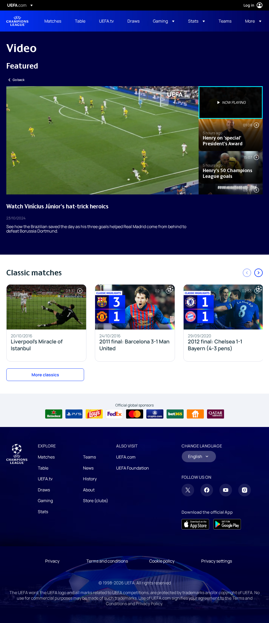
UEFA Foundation (132, 468)
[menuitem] (53, 21)
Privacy (52, 561)
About (89, 490)
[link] (53, 21)
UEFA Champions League (17, 21)
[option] (231, 102)
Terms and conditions (107, 561)
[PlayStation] (73, 414)
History (90, 479)
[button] (163, 21)
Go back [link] (18, 80)
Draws (44, 490)
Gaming (45, 500)
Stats (43, 511)
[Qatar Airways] (215, 414)
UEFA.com (126, 457)
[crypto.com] (154, 414)
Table (43, 468)
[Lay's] (94, 414)
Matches (46, 457)
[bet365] (175, 414)
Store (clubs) (95, 500)
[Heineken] (53, 414)
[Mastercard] (134, 414)
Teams (89, 457)
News (88, 468)
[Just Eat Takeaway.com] (195, 414)
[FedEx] (114, 414)
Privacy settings (216, 561)
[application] (102, 140)
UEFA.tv (45, 479)
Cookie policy (161, 561)
